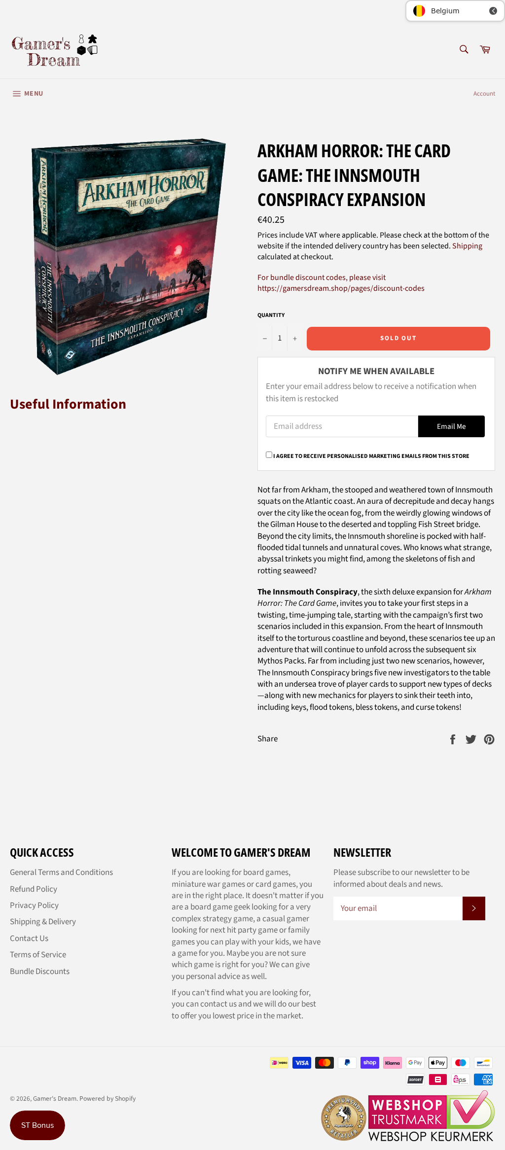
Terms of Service (38, 955)
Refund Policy (33, 889)
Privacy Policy (34, 905)
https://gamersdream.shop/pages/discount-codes (341, 288)
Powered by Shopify (107, 1098)
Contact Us (29, 938)
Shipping (467, 246)
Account (484, 93)
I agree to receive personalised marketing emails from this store (371, 456)
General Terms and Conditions (61, 872)
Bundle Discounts (40, 971)
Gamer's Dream (54, 1098)
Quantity (271, 315)
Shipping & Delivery (43, 922)
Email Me (451, 426)
